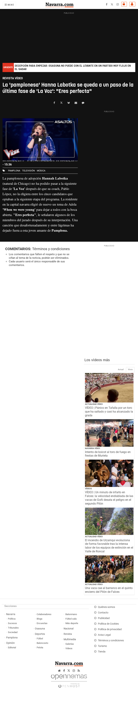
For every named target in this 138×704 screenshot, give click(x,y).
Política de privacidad (110, 629)
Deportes (40, 634)
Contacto (103, 612)
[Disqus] (42, 319)
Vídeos (88, 488)
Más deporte (71, 623)
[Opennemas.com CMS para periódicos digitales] (69, 680)
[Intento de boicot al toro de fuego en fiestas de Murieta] (109, 433)
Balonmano (71, 614)
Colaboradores (44, 614)
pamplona (14, 170)
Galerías (69, 644)
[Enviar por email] (76, 102)
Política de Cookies (108, 623)
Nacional (68, 628)
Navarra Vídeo (92, 448)
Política (11, 618)
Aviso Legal (104, 634)
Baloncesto (42, 643)
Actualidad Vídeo (94, 404)
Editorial (12, 647)
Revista (68, 634)
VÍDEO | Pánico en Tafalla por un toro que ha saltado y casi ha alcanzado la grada (109, 411)
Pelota (40, 647)
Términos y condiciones (51, 249)
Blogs (39, 618)
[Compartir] (54, 102)
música (41, 170)
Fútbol (40, 638)
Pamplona (12, 637)
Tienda (101, 651)
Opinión (10, 643)
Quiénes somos (106, 607)
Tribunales (13, 627)
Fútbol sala (71, 618)
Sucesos (12, 623)
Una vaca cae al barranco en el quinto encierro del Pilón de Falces (109, 589)
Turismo (102, 646)
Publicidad (104, 618)
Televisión (28, 170)
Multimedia (70, 639)
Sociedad (12, 632)
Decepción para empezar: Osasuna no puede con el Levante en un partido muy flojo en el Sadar (73, 68)
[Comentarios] (83, 102)
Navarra (10, 614)
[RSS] (79, 670)
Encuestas (42, 623)
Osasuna (40, 628)
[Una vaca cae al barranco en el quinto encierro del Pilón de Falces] (109, 569)
